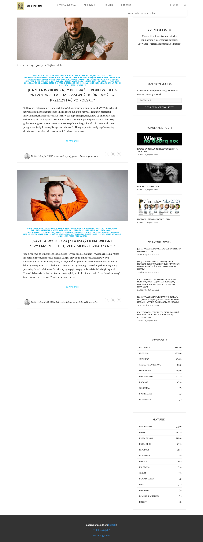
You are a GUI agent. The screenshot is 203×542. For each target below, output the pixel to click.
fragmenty (145, 399)
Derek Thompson (57, 83)
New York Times (32, 81)
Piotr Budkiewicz (100, 81)
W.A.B (43, 75)
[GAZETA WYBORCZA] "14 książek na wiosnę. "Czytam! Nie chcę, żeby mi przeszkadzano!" (72, 243)
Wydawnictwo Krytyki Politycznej (95, 75)
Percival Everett (34, 232)
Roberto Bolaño (101, 232)
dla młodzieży (146, 479)
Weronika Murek (109, 228)
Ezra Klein (43, 83)
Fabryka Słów (52, 75)
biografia (144, 467)
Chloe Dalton (30, 83)
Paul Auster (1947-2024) (148, 186)
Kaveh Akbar (44, 234)
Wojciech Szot (37, 156)
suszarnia (144, 388)
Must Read (114, 81)
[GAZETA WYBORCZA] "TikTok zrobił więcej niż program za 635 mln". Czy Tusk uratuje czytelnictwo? (158, 315)
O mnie (109, 5)
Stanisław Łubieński (91, 228)
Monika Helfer (30, 234)
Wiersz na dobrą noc (150, 365)
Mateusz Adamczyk (105, 230)
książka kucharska (149, 496)
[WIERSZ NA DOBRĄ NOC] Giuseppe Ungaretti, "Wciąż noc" (157, 150)
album (142, 473)
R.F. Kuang (113, 79)
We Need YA (102, 79)
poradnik (144, 490)
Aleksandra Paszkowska (108, 77)
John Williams (49, 232)
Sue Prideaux (101, 83)
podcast (143, 382)
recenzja (143, 353)
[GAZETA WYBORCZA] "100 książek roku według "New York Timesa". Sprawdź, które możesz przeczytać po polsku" (72, 95)
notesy (143, 502)
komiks (143, 461)
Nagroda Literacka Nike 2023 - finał (154, 219)
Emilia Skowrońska (87, 79)
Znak (76, 75)
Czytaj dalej (72, 141)
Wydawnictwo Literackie (36, 77)
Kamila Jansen (114, 83)
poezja (142, 432)
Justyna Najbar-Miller (61, 81)
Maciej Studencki (78, 85)
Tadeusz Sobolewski (40, 230)
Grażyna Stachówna (60, 234)
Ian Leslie (89, 83)
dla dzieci (144, 455)
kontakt (112, 525)
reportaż (144, 450)
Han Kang (45, 81)
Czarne (36, 75)
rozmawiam (145, 371)
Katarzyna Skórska (51, 79)
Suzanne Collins (56, 77)
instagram (144, 347)
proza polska (146, 438)
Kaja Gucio (90, 230)
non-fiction (145, 427)
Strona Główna (66, 5)
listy (141, 484)
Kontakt (126, 5)
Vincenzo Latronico (81, 81)
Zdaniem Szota (34, 5)
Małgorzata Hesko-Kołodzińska (80, 77)
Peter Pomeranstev (78, 236)
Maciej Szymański (113, 234)
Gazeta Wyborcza (69, 79)
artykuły (67, 156)
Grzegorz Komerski (75, 83)
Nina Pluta (63, 236)
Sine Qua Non (66, 75)
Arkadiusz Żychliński (82, 232)
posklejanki (145, 394)
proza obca (93, 156)
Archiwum (90, 5)
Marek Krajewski (76, 230)
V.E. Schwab (64, 85)
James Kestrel (98, 234)
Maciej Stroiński (63, 232)
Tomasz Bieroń (34, 79)
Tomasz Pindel (50, 228)
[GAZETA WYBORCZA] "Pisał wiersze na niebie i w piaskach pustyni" (159, 250)
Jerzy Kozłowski (35, 228)
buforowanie (146, 376)
